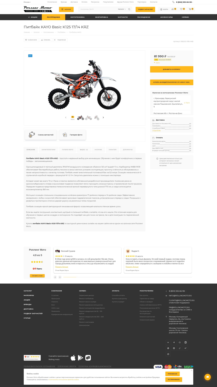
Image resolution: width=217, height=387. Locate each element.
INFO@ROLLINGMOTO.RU (180, 296)
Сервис (82, 291)
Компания (56, 291)
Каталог (28, 291)
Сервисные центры (86, 295)
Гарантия (112, 149)
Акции (27, 300)
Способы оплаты (118, 295)
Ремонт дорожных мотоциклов (91, 305)
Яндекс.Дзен (173, 348)
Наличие (98, 149)
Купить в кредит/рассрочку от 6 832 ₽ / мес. (171, 82)
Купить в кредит (118, 302)
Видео (84, 149)
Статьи (27, 318)
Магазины (29, 295)
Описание (31, 149)
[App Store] (73, 358)
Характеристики (48, 149)
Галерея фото (67, 149)
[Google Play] (80, 358)
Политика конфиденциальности (94, 366)
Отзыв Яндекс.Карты (62, 270)
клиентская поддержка (182, 301)
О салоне (54, 295)
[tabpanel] (87, 260)
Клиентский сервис (147, 320)
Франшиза (55, 298)
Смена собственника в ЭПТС (151, 305)
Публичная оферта (67, 366)
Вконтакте (168, 342)
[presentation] (65, 117)
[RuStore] (88, 358)
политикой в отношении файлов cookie (64, 379)
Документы (128, 149)
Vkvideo (185, 342)
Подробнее (156, 130)
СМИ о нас (55, 308)
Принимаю (172, 374)
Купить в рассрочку (119, 298)
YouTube (179, 342)
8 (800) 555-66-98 (184, 2)
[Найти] (129, 9)
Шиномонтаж (84, 325)
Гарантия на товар (147, 298)
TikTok (179, 348)
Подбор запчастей (33, 313)
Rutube (185, 348)
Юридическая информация (62, 314)
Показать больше (61, 267)
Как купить (144, 295)
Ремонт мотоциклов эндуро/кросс (92, 308)
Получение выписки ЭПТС (150, 308)
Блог (53, 305)
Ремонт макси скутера (87, 302)
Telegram (173, 342)
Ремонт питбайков (86, 298)
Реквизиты (55, 311)
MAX (168, 354)
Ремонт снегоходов (86, 322)
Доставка (28, 309)
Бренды (27, 304)
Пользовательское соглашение (39, 366)
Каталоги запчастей (147, 317)
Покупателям (146, 291)
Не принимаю (174, 379)
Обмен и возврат (146, 302)
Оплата (115, 291)
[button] (32, 262)
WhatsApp (168, 348)
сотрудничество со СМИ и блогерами (180, 309)
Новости (54, 302)
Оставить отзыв (37, 276)
